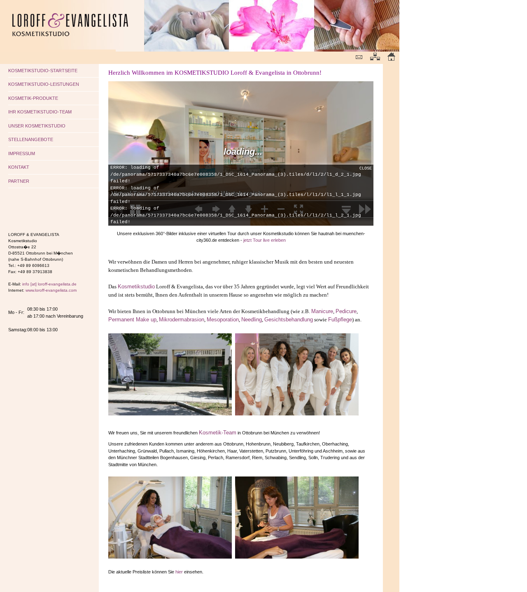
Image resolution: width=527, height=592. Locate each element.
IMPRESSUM (21, 153)
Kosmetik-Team (217, 432)
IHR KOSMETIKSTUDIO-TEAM (40, 111)
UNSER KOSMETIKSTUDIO (36, 125)
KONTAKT (18, 167)
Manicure (322, 311)
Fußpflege (340, 319)
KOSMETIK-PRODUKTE (33, 98)
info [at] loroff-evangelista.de (49, 284)
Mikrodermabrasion (181, 319)
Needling (251, 319)
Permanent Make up (132, 319)
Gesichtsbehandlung (288, 319)
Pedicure (346, 311)
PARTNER (18, 181)
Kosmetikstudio (136, 286)
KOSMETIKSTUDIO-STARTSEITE (42, 70)
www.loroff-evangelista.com (51, 290)
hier (179, 571)
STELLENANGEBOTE (30, 139)
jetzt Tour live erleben (264, 240)
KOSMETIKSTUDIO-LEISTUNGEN (43, 84)
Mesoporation (223, 319)
